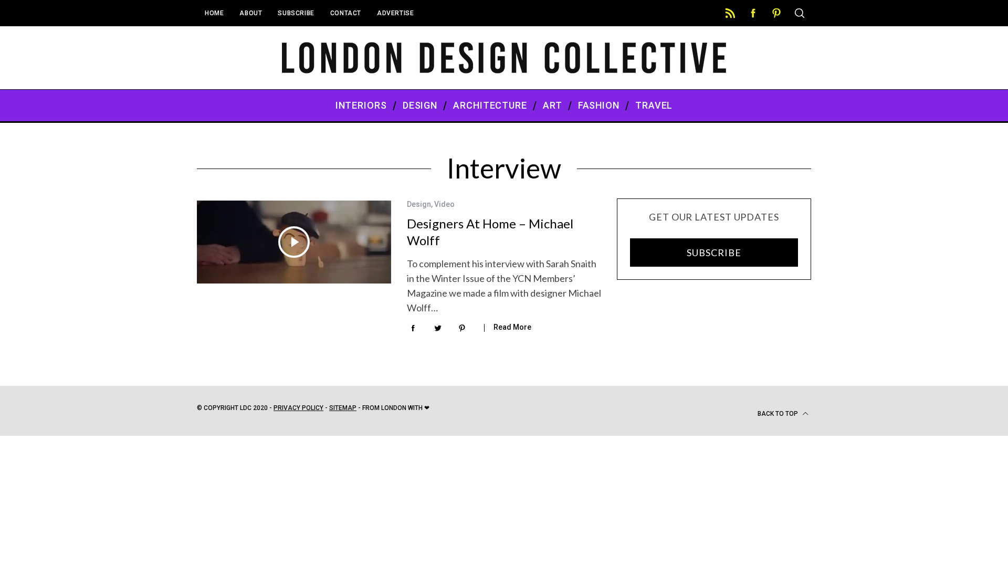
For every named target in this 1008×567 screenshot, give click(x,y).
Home (214, 13)
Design (419, 204)
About (250, 13)
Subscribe (296, 13)
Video (444, 204)
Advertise (395, 13)
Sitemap (342, 408)
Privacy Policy (298, 408)
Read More (512, 327)
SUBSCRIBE (714, 252)
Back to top (779, 413)
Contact (345, 13)
